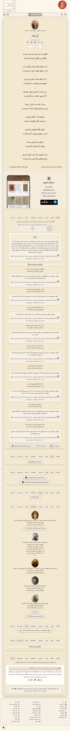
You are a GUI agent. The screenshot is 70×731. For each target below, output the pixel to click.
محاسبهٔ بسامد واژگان (36, 462)
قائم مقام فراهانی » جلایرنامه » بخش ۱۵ (35, 586)
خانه (64, 702)
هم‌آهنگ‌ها (33, 218)
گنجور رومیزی (36, 704)
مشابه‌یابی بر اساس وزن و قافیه (36, 616)
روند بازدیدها (20, 218)
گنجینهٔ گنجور (36, 711)
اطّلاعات (57, 218)
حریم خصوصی (14, 721)
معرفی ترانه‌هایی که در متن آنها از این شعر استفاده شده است (36, 630)
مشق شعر (40, 218)
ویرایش (30, 258)
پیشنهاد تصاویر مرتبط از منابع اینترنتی (36, 478)
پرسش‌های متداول (13, 704)
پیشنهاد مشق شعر (35, 497)
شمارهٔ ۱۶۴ (35, 36)
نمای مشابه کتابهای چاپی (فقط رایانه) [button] (22, 446)
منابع (16, 717)
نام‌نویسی (39, 689)
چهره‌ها (16, 706)
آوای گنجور (36, 715)
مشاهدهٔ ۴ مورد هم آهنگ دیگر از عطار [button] (36, 528)
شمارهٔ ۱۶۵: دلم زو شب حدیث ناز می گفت (51, 167)
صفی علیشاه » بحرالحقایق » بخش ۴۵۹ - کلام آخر (35, 603)
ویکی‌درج (32, 228)
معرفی (16, 702)
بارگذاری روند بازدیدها (35, 647)
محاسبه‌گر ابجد (35, 713)
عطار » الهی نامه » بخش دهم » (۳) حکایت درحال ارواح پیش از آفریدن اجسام (35, 520)
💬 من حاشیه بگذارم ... (20, 662)
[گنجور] (62, 5)
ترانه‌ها (26, 218)
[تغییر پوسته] (3, 727)
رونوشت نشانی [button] (41, 446)
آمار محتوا (15, 711)
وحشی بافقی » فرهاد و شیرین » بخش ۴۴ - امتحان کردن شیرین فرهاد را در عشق (35, 568)
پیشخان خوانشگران (34, 717)
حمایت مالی (15, 708)
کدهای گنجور (36, 702)
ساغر (37, 706)
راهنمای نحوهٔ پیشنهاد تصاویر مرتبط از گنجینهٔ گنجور (36, 482)
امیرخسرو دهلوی (41, 31)
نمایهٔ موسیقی (62, 711)
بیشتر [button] (36, 612)
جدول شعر (62, 706)
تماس (16, 719)
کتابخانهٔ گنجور (35, 708)
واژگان (52, 218)
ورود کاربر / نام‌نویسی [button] (36, 14)
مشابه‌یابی (62, 715)
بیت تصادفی (62, 704)
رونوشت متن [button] (55, 446)
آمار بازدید (15, 715)
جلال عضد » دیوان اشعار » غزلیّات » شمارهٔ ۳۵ (35, 542)
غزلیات (26, 31)
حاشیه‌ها (12, 218)
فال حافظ (62, 708)
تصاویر (46, 218)
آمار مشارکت (15, 713)
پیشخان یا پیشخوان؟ (34, 719)
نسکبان (37, 721)
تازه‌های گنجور (62, 717)
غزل (32, 227)
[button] (65, 14)
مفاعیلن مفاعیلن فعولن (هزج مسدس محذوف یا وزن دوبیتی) (33, 225)
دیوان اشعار (33, 31)
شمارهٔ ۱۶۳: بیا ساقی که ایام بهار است (18, 167)
